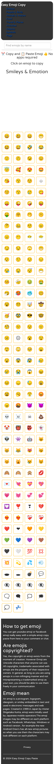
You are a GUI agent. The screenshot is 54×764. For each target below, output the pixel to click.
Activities (11, 25)
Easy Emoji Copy (13, 5)
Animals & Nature (16, 15)
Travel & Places (14, 22)
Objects (10, 29)
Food (9, 18)
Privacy (27, 747)
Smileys (10, 8)
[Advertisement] (27, 102)
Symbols (11, 32)
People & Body (14, 12)
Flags (9, 35)
